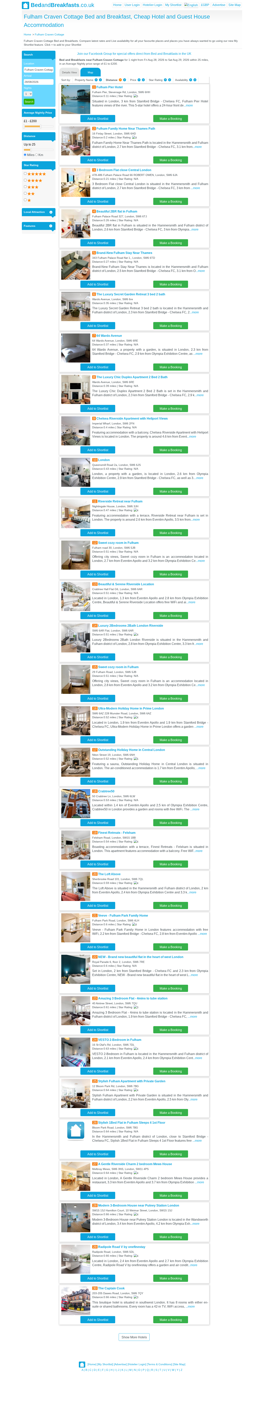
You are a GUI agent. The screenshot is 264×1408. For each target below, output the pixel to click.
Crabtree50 (106, 791)
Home (117, 5)
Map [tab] (90, 72)
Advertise (218, 5)
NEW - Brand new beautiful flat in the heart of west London (140, 957)
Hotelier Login (152, 5)
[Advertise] (120, 1364)
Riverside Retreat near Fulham (120, 501)
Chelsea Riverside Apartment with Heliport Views (132, 418)
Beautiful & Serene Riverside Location (126, 584)
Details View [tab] (69, 72)
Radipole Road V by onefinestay (121, 1247)
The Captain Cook (111, 1288)
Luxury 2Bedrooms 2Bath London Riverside (130, 625)
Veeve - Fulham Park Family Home (123, 915)
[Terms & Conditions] (159, 1364)
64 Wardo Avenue (109, 335)
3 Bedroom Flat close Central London (123, 170)
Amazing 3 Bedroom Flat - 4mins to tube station (133, 998)
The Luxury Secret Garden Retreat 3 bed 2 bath (130, 294)
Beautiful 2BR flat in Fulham (116, 211)
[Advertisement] (225, 109)
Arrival (28, 75)
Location (29, 63)
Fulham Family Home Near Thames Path (125, 128)
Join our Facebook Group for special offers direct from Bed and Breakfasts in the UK (134, 53)
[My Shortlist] (105, 1364)
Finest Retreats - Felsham (116, 832)
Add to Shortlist (97, 118)
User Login (132, 5)
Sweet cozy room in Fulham (118, 542)
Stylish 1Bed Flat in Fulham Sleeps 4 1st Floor (131, 1122)
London (104, 460)
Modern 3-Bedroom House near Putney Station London (138, 1205)
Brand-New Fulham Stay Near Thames (124, 253)
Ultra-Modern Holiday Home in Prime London (131, 708)
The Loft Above (109, 874)
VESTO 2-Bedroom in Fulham (119, 1039)
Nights (28, 87)
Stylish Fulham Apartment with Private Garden (131, 1081)
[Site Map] (179, 1364)
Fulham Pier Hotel (109, 87)
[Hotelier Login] (137, 1364)
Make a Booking (171, 118)
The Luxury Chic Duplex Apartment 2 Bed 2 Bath (132, 377)
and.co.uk (62, 5)
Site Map (234, 5)
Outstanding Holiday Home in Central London (131, 750)
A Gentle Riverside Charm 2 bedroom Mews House (135, 1164)
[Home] (92, 1364)
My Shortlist (173, 5)
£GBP (205, 5)
